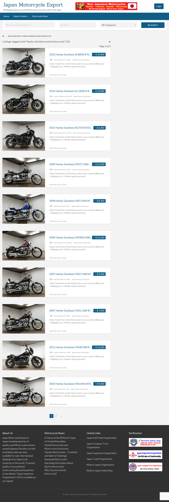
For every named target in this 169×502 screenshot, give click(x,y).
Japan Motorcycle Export (33, 4)
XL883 (68, 60)
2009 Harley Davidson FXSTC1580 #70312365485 (77, 164)
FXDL (68, 316)
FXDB (68, 352)
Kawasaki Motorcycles (55, 459)
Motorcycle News (40, 16)
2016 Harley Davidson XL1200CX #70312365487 (77, 90)
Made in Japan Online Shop (100, 470)
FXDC (68, 279)
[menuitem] (149, 6)
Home (6, 16)
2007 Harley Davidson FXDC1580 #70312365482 (77, 273)
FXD (67, 389)
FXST (68, 206)
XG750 (68, 133)
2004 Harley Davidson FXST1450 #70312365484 (77, 200)
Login (158, 6)
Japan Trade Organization (99, 459)
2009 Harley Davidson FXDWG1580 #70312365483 (78, 237)
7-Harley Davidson (58, 60)
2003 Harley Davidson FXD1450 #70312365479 (76, 383)
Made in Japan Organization (100, 464)
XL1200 (69, 96)
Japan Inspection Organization (102, 453)
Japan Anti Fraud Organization (102, 437)
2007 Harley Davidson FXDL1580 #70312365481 (77, 310)
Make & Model (20, 16)
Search (154, 25)
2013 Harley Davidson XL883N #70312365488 (75, 54)
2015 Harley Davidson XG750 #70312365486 (75, 127)
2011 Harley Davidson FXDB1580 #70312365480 (77, 347)
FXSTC (68, 170)
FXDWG (69, 243)
